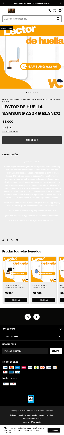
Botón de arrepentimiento (32, 418)
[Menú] (4, 11)
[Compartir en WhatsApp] (3, 240)
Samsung (26, 99)
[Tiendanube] (32, 422)
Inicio (4, 99)
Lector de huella (14, 99)
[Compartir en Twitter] (12, 240)
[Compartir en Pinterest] (17, 240)
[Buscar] (58, 19)
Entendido (54, 430)
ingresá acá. (50, 415)
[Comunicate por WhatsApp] (54, 11)
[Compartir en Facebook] (7, 240)
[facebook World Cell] (36, 317)
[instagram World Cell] (28, 317)
